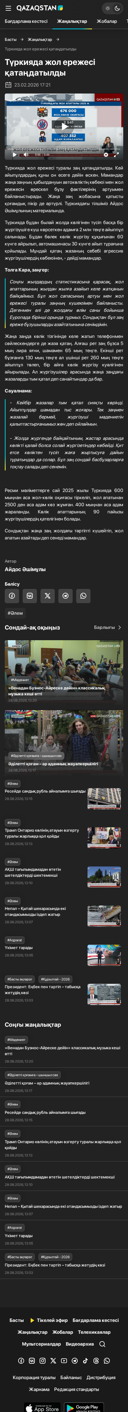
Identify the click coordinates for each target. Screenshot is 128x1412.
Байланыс (71, 1377)
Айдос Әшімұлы (25, 569)
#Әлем (15, 613)
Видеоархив (80, 1344)
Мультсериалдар (41, 1344)
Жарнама (39, 1389)
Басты (10, 39)
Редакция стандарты (76, 1389)
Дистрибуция (101, 1377)
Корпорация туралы (34, 1377)
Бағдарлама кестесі (26, 21)
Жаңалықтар (72, 21)
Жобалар (107, 21)
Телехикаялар (94, 1332)
